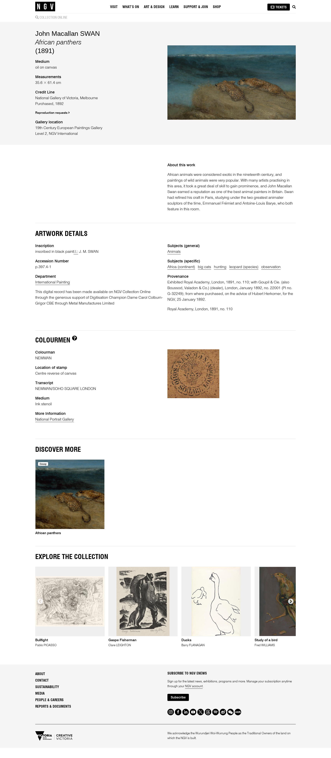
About (40, 674)
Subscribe (178, 697)
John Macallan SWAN (67, 33)
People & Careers (49, 700)
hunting (220, 267)
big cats (204, 267)
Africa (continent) (181, 267)
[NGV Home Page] (45, 6)
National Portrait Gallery (54, 420)
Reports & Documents (53, 706)
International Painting (52, 282)
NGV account (194, 686)
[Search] (294, 7)
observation (271, 267)
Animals (174, 252)
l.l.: (76, 252)
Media (40, 693)
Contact (42, 680)
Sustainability (47, 687)
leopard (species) (243, 267)
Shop (217, 7)
